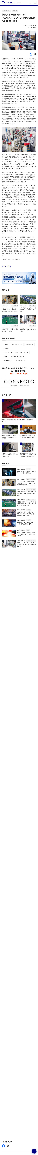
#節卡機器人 (7, 360)
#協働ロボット (21, 360)
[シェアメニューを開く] (34, 1151)
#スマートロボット (17, 356)
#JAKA (5, 344)
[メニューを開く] (35, 2)
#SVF (5, 356)
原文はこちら (6, 266)
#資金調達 (29, 344)
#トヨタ (6, 348)
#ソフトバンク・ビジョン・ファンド (15, 352)
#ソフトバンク (17, 344)
